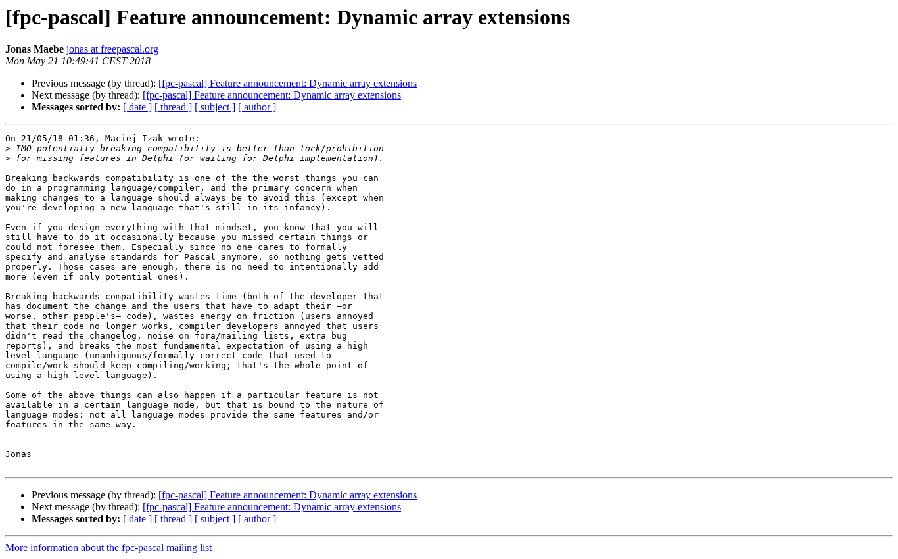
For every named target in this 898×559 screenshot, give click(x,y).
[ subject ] (215, 106)
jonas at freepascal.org (112, 49)
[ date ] (137, 106)
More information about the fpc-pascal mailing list (108, 547)
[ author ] (257, 106)
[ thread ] (173, 106)
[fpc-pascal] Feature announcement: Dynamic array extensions (287, 83)
